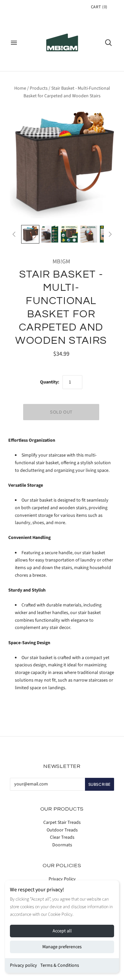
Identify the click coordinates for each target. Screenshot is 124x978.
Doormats (62, 845)
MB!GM (61, 261)
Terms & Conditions (59, 965)
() (99, 7)
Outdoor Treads (62, 830)
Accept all (62, 931)
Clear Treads (62, 837)
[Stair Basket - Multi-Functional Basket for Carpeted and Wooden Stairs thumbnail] (30, 234)
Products (39, 88)
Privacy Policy (62, 879)
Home (20, 88)
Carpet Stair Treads (62, 822)
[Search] (108, 42)
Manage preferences (62, 947)
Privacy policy (23, 965)
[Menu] (14, 43)
